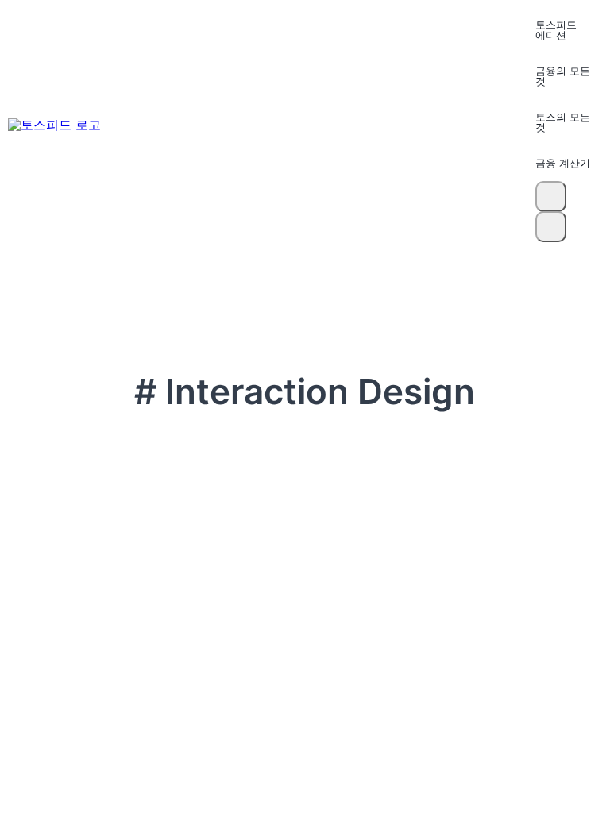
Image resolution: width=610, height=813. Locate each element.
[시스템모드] (550, 226)
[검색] (550, 196)
